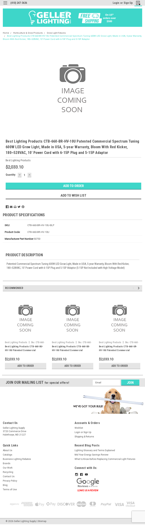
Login (116, 2)
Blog (5, 485)
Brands (6, 463)
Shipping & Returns (84, 436)
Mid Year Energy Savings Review (91, 454)
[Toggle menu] (5, 5)
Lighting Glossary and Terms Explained (95, 450)
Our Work (7, 467)
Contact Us (9, 476)
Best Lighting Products (16, 342)
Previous (134, 288)
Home (6, 33)
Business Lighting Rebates (17, 459)
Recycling (8, 472)
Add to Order (25, 365)
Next (139, 288)
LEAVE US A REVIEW (87, 490)
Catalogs (7, 454)
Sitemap (42, 521)
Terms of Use (10, 489)
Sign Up (128, 2)
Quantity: (11, 174)
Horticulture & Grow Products (28, 33)
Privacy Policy (10, 480)
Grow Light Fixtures (56, 33)
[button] (108, 401)
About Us (7, 450)
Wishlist (79, 428)
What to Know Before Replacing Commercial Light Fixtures (105, 459)
